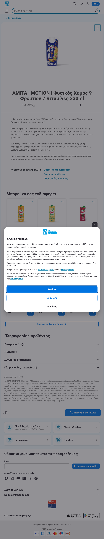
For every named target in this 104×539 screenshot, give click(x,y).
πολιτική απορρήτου (46, 270)
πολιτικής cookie (16, 279)
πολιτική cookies (67, 270)
